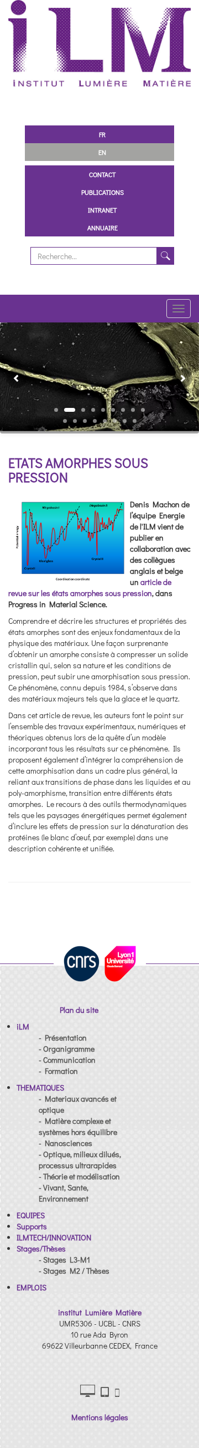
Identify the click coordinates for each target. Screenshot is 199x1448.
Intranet (102, 209)
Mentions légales (99, 1417)
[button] (12, 377)
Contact (102, 174)
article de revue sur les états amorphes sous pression (89, 587)
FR (102, 134)
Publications (102, 192)
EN (102, 152)
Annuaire (102, 227)
